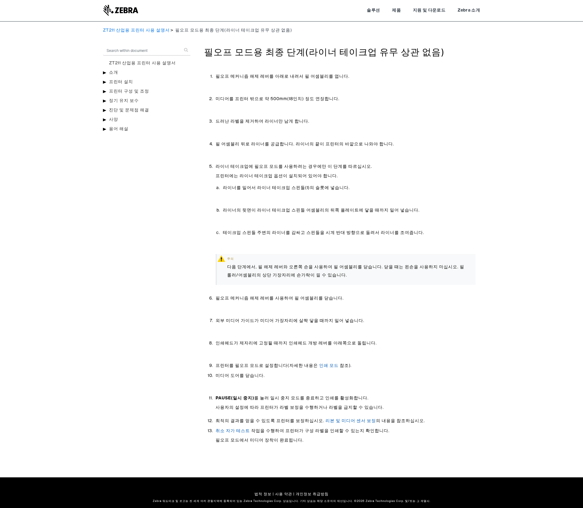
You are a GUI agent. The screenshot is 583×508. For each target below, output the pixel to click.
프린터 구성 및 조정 (129, 91)
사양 (113, 119)
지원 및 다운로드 (429, 10)
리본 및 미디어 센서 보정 (351, 421)
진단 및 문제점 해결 (129, 110)
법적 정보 (262, 494)
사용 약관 (283, 494)
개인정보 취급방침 (312, 494)
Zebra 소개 (469, 10)
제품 (396, 10)
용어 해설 (118, 129)
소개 (113, 72)
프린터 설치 (121, 82)
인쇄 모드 (329, 366)
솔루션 (373, 10)
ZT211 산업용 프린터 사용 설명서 (136, 30)
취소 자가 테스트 (233, 431)
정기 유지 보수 (124, 101)
